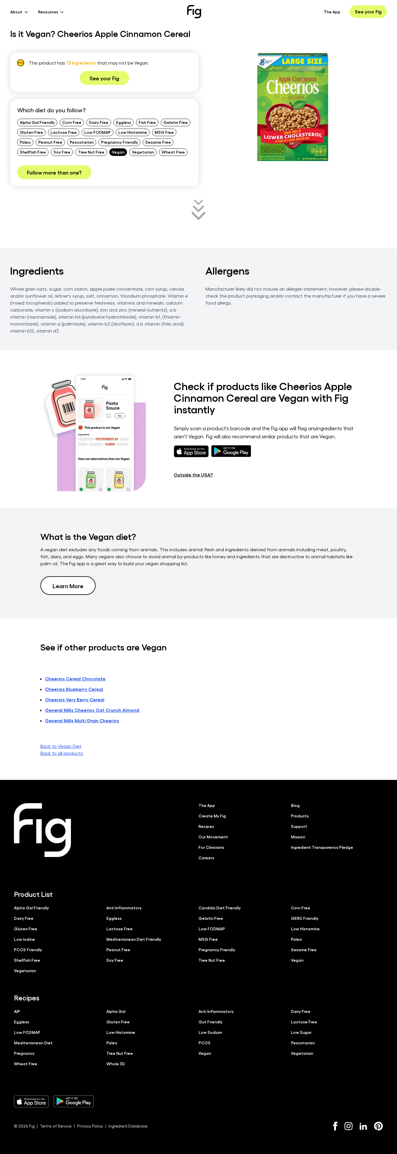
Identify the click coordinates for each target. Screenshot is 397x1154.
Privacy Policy (90, 1125)
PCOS (204, 1043)
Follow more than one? (54, 172)
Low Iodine (24, 939)
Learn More (68, 585)
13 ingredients (81, 62)
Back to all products (61, 753)
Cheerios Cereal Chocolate (75, 678)
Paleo (25, 142)
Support (299, 826)
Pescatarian (82, 142)
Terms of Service (55, 1125)
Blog (295, 805)
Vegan (118, 152)
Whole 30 (115, 1063)
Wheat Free (173, 152)
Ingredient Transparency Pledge (322, 847)
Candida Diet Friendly (220, 908)
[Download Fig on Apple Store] (31, 1101)
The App (332, 11)
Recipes (206, 826)
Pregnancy (24, 1053)
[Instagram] (348, 1126)
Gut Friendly (210, 1022)
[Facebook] (335, 1126)
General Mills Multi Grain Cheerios (82, 720)
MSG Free (164, 132)
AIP (17, 1011)
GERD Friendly (304, 918)
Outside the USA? (193, 474)
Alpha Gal (115, 1011)
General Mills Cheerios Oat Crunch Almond (92, 710)
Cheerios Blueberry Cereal (74, 689)
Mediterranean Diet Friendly (133, 939)
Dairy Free (98, 122)
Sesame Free (158, 142)
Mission (298, 837)
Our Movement (213, 837)
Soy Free (61, 152)
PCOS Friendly (28, 949)
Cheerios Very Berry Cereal (74, 699)
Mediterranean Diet (33, 1043)
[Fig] (194, 12)
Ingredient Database (127, 1125)
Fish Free (147, 122)
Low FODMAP (97, 132)
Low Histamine (132, 132)
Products (300, 816)
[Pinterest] (378, 1126)
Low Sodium (210, 1032)
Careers (206, 858)
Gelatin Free (175, 122)
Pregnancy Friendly (119, 142)
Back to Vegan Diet (60, 746)
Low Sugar (301, 1032)
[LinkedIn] (363, 1126)
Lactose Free (64, 132)
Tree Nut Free (91, 152)
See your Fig (368, 11)
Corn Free (71, 122)
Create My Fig (212, 816)
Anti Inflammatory (124, 908)
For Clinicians (211, 847)
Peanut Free (50, 142)
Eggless (123, 122)
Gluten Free (31, 132)
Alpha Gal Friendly (37, 122)
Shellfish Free (33, 152)
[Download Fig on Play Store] (73, 1101)
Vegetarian (143, 152)
